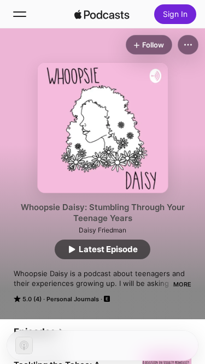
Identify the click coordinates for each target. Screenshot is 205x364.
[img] (102, 14)
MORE (182, 284)
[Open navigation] (20, 14)
